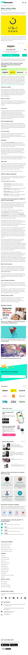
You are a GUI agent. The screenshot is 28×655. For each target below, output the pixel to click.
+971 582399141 (7, 614)
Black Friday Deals (5, 559)
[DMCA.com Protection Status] (13, 649)
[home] (7, 2)
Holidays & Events (5, 557)
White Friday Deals (5, 562)
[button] (5, 72)
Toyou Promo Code (5, 545)
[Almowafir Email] (1, 611)
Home (2, 5)
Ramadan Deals (4, 571)
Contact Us (3, 561)
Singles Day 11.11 (4, 564)
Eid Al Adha (3, 573)
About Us (3, 576)
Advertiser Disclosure (5, 585)
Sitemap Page (4, 581)
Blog (5, 5)
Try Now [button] (9, 434)
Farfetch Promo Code (5, 547)
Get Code (11, 55)
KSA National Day (5, 569)
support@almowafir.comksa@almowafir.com (9, 612)
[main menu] (25, 2)
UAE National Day (5, 568)
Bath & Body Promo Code (6, 549)
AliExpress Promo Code (6, 544)
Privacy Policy (4, 583)
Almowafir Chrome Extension (7, 575)
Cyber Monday (4, 566)
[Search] (23, 2)
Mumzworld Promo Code (6, 551)
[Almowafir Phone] (1, 615)
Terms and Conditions (6, 586)
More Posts (23, 441)
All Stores (3, 555)
